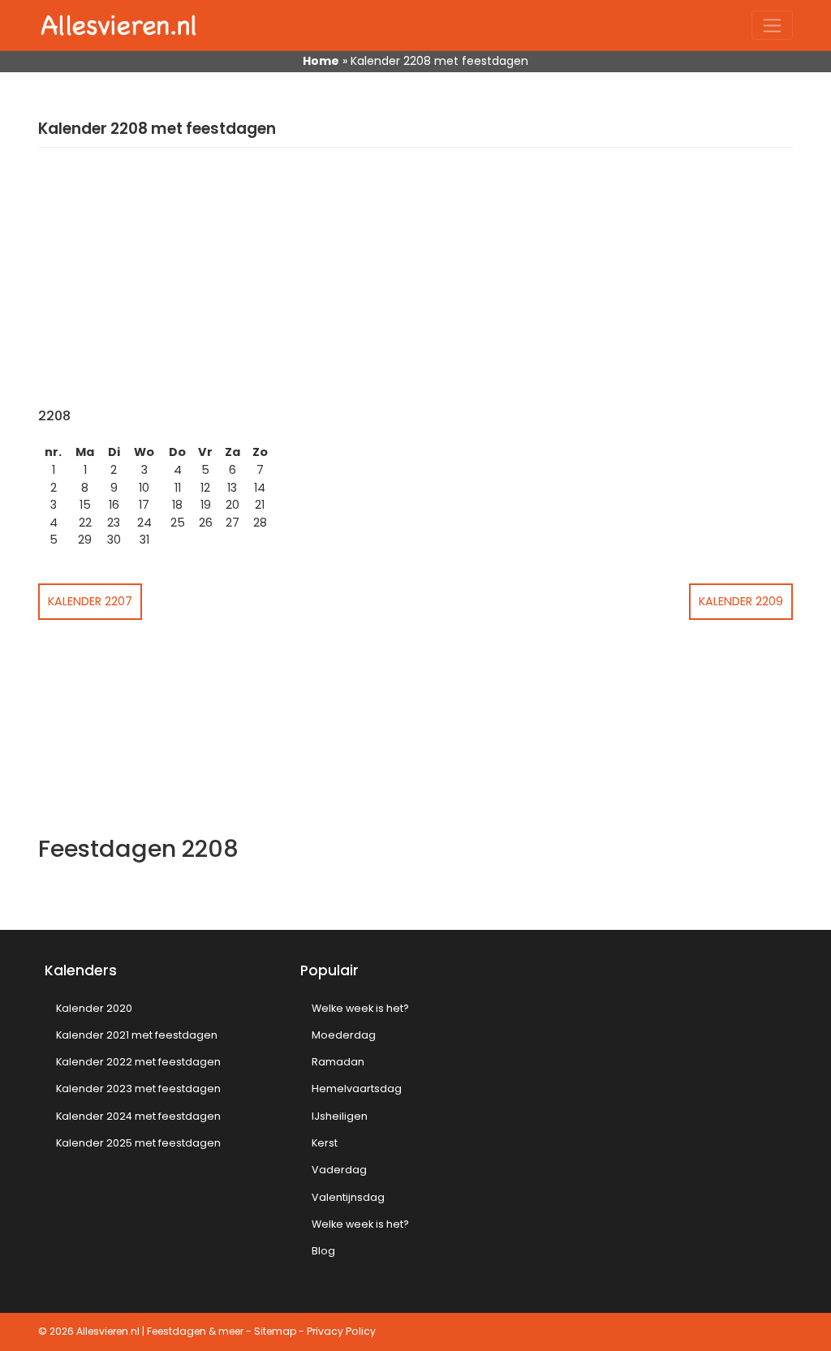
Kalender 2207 (90, 601)
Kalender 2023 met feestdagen (138, 1088)
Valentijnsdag (348, 1197)
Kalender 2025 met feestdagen (138, 1143)
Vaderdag (339, 1170)
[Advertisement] (415, 286)
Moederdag (344, 1035)
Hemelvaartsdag (357, 1088)
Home (321, 61)
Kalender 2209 (741, 601)
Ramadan (338, 1062)
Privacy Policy (341, 1331)
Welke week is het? (360, 1008)
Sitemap (275, 1331)
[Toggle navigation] (772, 25)
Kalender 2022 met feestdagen (138, 1062)
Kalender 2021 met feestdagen (136, 1035)
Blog (323, 1251)
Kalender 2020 (94, 1008)
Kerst (325, 1143)
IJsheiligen (340, 1116)
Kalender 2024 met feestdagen (138, 1116)
